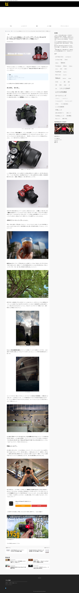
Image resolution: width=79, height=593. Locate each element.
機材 (8, 34)
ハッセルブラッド (65, 98)
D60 (61, 68)
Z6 (64, 82)
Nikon (57, 78)
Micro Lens (58, 74)
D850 (65, 68)
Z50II (65, 85)
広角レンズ (68, 112)
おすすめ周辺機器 (61, 92)
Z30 (60, 85)
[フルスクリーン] (72, 133)
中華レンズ (58, 110)
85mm (65, 66)
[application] (64, 128)
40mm (56, 63)
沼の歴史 (69, 115)
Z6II (69, 82)
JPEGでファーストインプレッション (16, 77)
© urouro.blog (35, 591)
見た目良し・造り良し (13, 76)
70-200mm (58, 66)
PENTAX (64, 78)
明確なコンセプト (12, 79)
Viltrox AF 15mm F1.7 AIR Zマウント (23, 501)
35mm (66, 59)
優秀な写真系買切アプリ (59, 112)
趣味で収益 (65, 118)
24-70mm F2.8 (59, 56)
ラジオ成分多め (64, 103)
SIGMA (69, 78)
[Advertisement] (39, 16)
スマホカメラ (57, 98)
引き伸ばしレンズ (59, 115)
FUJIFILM (58, 71)
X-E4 (56, 82)
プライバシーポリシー (8, 584)
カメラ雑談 (57, 138)
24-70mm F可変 (58, 59)
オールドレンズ (60, 95)
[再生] (56, 133)
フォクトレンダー (68, 101)
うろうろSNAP (64, 88)
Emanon (44, 591)
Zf (69, 85)
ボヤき (56, 103)
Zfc (56, 88)
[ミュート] (70, 133)
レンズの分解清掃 (59, 106)
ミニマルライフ (57, 139)
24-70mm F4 (68, 56)
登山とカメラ (57, 118)
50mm (63, 63)
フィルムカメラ (59, 101)
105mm (70, 66)
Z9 (56, 85)
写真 (56, 141)
